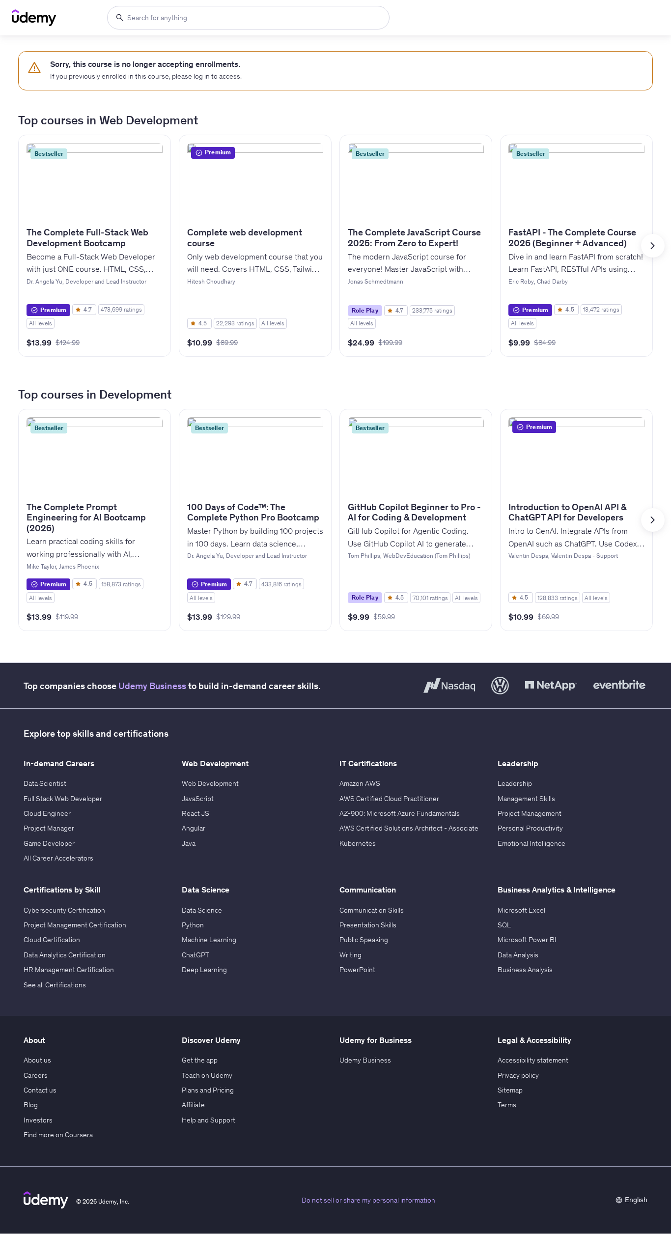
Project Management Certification (75, 925)
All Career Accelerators (58, 858)
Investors (38, 1120)
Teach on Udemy (207, 1075)
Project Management (529, 813)
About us (37, 1060)
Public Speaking (363, 939)
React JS (195, 813)
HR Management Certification (69, 969)
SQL (504, 925)
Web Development (210, 783)
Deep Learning (204, 969)
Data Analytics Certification (65, 954)
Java (189, 843)
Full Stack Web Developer (63, 798)
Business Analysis (525, 969)
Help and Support (208, 1120)
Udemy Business (152, 685)
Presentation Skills (367, 925)
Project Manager (49, 828)
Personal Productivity (530, 828)
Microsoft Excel (521, 910)
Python (193, 925)
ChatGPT (195, 954)
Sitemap (510, 1090)
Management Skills (526, 798)
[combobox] (248, 17)
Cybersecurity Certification (64, 910)
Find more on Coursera (58, 1134)
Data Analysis (518, 954)
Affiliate (193, 1104)
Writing (350, 954)
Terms (507, 1104)
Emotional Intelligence (531, 843)
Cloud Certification (52, 939)
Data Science (202, 910)
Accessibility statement (533, 1060)
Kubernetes (357, 843)
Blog (31, 1104)
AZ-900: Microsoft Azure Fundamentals (399, 813)
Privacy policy (518, 1075)
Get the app (200, 1060)
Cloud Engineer (47, 813)
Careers (36, 1075)
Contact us (40, 1090)
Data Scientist (45, 783)
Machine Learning (209, 939)
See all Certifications (55, 984)
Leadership (515, 783)
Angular (193, 828)
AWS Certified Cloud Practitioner (389, 798)
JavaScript (198, 798)
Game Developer (49, 843)
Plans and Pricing (208, 1090)
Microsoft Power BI (527, 939)
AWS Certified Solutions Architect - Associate (408, 828)
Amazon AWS (359, 783)
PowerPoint (357, 969)
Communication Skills (371, 910)
